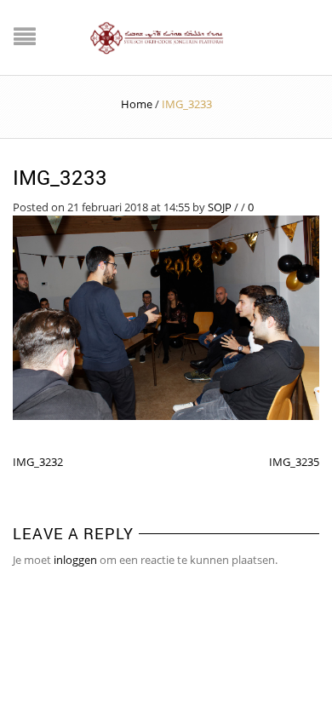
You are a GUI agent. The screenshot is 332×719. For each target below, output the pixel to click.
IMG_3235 (294, 461)
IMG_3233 (60, 177)
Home (136, 104)
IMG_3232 (38, 461)
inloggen (75, 559)
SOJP (220, 207)
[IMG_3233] (166, 316)
